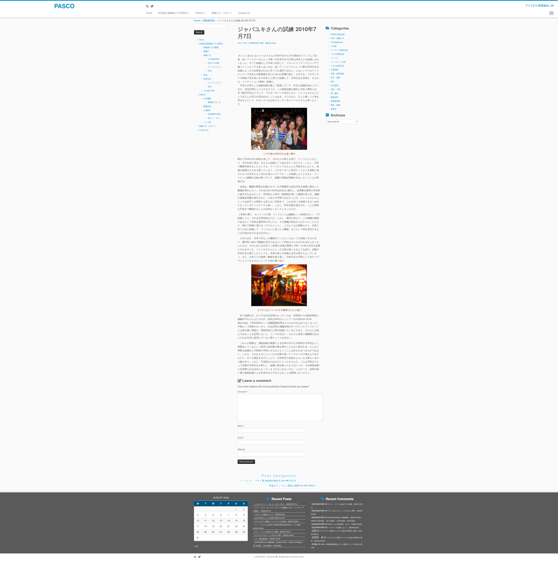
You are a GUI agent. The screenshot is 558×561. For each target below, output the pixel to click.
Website (241, 449)
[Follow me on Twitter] (153, 6)
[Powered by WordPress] (276, 556)
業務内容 (207, 106)
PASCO (64, 5)
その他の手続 (209, 90)
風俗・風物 (264, 43)
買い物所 (334, 93)
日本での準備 (213, 63)
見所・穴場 (335, 89)
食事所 (333, 108)
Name (241, 425)
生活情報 (334, 85)
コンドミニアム (214, 82)
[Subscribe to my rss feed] (148, 6)
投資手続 (207, 78)
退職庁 (206, 51)
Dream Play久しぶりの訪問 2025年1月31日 (269, 518)
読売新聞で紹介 (214, 114)
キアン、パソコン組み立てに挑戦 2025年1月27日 (272, 531)
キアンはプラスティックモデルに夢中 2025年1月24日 (274, 535)
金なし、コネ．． (215, 117)
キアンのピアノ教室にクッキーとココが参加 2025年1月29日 (276, 521)
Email (241, 437)
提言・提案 (335, 77)
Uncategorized (337, 42)
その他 (333, 46)
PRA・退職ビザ (337, 38)
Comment (243, 391)
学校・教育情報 (337, 73)
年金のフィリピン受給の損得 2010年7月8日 (293, 485)
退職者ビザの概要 (211, 47)
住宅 (210, 86)
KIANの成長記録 (338, 34)
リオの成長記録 (337, 65)
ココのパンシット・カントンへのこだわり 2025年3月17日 (275, 504)
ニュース (334, 57)
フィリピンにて (214, 66)
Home (149, 13)
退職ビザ (207, 55)
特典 (205, 74)
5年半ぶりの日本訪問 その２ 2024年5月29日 (345, 524)
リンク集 (207, 122)
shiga (273, 43)
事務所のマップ (214, 102)
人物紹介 (207, 110)
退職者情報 (208, 20)
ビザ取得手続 (213, 59)
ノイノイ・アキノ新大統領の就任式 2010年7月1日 (268, 480)
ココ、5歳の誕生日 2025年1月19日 (267, 538)
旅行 (333, 81)
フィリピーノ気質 (338, 61)
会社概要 (207, 98)
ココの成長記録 (337, 53)
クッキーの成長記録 (339, 50)
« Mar (196, 546)
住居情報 (334, 69)
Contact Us (244, 13)
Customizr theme (298, 556)
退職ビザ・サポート (221, 13)
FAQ (210, 70)
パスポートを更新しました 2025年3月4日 (269, 514)
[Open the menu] (551, 13)
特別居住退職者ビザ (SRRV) (173, 13)
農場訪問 (334, 97)
